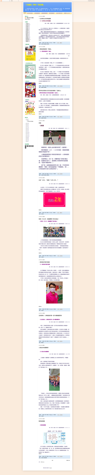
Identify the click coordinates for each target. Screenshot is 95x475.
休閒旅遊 (27, 25)
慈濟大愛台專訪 (30, 13)
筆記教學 (27, 32)
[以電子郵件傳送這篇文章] (57, 42)
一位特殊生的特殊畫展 (45, 18)
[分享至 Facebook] (60, 42)
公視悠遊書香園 (37, 13)
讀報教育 (27, 41)
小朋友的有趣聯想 (43, 347)
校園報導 (45, 87)
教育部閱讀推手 (52, 13)
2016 (27, 128)
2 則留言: (54, 42)
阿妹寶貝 (27, 28)
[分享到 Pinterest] (61, 42)
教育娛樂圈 (42, 421)
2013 (27, 132)
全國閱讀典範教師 (44, 13)
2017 (27, 127)
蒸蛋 (40, 123)
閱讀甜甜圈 (45, 457)
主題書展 (27, 23)
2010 (27, 136)
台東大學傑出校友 (59, 13)
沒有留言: (54, 173)
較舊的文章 (68, 460)
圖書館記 (27, 33)
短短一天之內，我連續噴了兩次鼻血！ (49, 219)
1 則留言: (54, 116)
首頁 (25, 13)
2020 (27, 123)
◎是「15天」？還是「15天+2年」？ (48, 180)
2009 (27, 137)
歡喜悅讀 (27, 40)
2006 (27, 141)
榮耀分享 (27, 34)
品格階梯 (42, 87)
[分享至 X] (59, 42)
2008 (27, 138)
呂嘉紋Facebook (67, 13)
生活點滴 (42, 310)
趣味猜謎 (27, 38)
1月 (27, 120)
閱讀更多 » (40, 83)
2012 (27, 133)
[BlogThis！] (58, 42)
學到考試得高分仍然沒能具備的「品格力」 (50, 90)
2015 (27, 129)
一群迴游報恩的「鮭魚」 (45, 49)
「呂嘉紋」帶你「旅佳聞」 (30, 17)
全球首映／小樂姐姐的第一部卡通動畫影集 (50, 315)
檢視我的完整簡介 (27, 19)
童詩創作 (27, 31)
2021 (27, 119)
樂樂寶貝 (42, 342)
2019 (27, 124)
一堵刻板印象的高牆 (44, 262)
